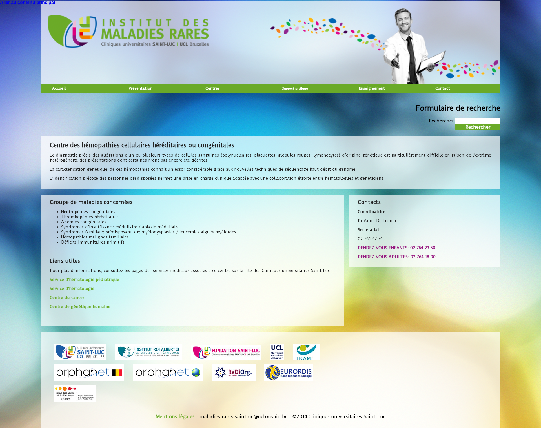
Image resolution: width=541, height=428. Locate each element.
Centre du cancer (67, 297)
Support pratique (295, 88)
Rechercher (442, 121)
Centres (212, 88)
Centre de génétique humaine (80, 306)
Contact (442, 88)
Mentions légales (175, 416)
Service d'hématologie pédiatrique (84, 279)
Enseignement (372, 88)
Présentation (140, 88)
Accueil (59, 88)
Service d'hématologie (72, 288)
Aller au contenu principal (27, 2)
